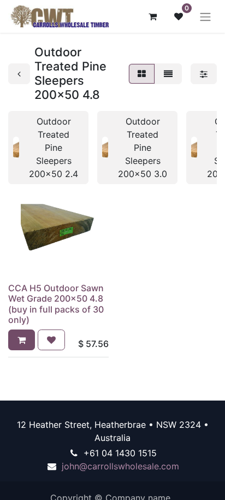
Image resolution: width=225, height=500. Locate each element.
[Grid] (141, 73)
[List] (168, 73)
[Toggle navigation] (205, 16)
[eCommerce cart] (152, 16)
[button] (21, 340)
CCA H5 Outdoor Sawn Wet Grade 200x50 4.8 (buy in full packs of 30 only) (56, 304)
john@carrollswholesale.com (120, 466)
